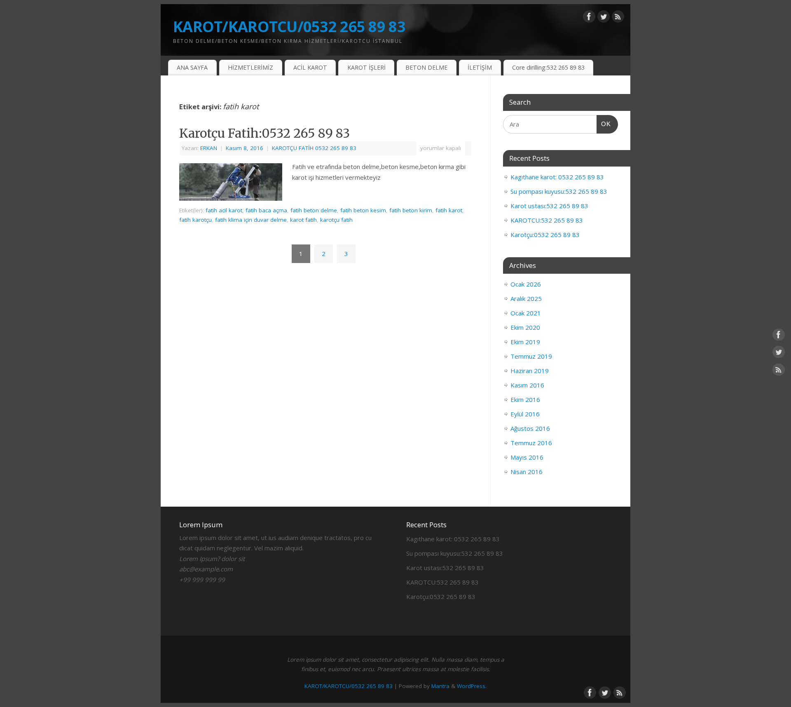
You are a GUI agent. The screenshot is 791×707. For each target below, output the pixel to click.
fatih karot (448, 210)
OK (604, 123)
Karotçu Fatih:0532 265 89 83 (264, 133)
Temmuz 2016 (531, 443)
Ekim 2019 (525, 342)
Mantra (440, 686)
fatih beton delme (313, 210)
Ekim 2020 (525, 327)
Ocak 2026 (525, 284)
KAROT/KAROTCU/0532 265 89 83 (289, 26)
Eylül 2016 (525, 414)
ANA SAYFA (192, 67)
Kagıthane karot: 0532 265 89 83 (557, 177)
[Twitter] (603, 18)
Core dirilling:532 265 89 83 (548, 67)
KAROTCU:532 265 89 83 (546, 220)
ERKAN (208, 148)
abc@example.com (206, 569)
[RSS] (618, 18)
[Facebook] (589, 18)
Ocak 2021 (525, 313)
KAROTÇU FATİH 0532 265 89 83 (314, 148)
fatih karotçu (195, 219)
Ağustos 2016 (530, 428)
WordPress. (472, 686)
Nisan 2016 (526, 471)
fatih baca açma (266, 210)
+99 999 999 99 (202, 579)
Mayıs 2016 (526, 457)
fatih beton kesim (363, 210)
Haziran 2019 (529, 370)
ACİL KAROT (310, 67)
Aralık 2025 (526, 298)
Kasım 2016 (527, 385)
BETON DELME (426, 67)
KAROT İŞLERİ (366, 67)
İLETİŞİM (480, 67)
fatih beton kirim (410, 210)
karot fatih (303, 219)
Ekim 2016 (525, 399)
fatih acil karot (224, 210)
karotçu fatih (336, 219)
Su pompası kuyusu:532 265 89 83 (558, 191)
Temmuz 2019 (531, 356)
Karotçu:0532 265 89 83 (545, 234)
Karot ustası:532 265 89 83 (549, 206)
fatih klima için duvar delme (251, 219)
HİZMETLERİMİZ (250, 67)
